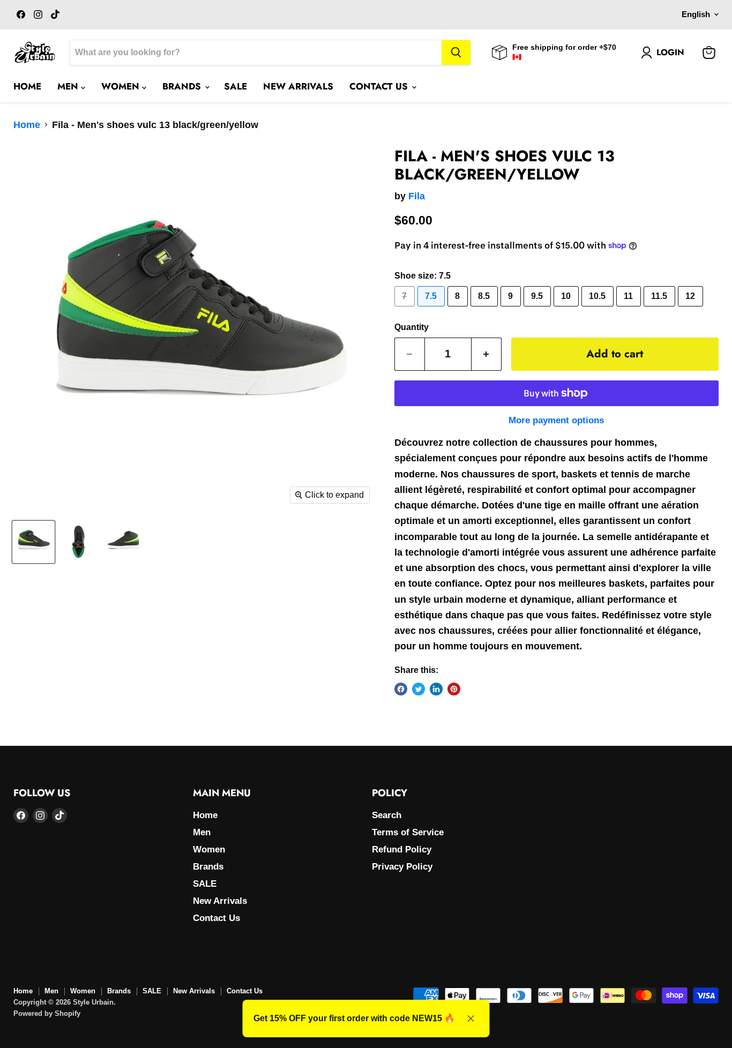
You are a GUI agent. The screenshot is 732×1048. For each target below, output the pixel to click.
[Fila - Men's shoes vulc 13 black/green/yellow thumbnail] (33, 542)
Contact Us (379, 86)
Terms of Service (408, 832)
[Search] (456, 52)
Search (386, 815)
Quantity (411, 327)
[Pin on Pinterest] (453, 689)
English (696, 14)
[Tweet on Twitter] (418, 689)
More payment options (556, 420)
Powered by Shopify (46, 1013)
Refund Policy (401, 849)
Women (121, 86)
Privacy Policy (402, 867)
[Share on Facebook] (400, 689)
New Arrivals (298, 86)
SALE (235, 86)
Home (27, 86)
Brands (183, 86)
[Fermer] (471, 1018)
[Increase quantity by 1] (487, 354)
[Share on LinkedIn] (436, 689)
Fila (416, 196)
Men (69, 86)
